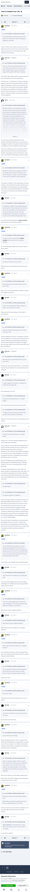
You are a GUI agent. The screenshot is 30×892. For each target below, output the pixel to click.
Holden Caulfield (23, 220)
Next (25, 22)
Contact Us (16, 871)
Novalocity (5, 15)
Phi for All (19, 33)
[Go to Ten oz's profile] (2, 100)
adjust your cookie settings (18, 880)
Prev (5, 22)
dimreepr (7, 198)
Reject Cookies (22, 885)
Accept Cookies (9, 885)
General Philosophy (17, 15)
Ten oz (6, 100)
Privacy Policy (9, 871)
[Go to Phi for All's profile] (2, 58)
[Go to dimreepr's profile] (2, 198)
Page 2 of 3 (14, 22)
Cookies (21, 871)
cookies (10, 878)
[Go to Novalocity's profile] (2, 15)
